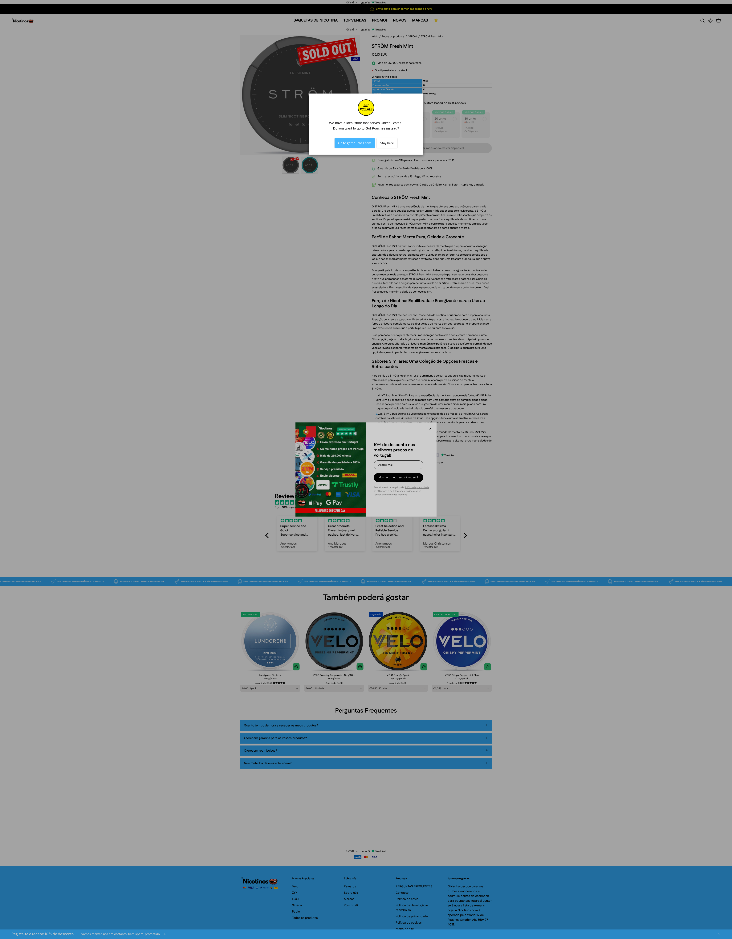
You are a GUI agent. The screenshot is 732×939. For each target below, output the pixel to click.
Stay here (387, 143)
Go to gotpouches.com (354, 143)
